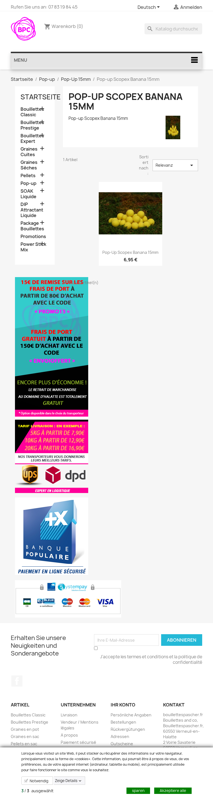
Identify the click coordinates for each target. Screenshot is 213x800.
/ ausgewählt (37, 790)
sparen (138, 790)
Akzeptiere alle (173, 790)
